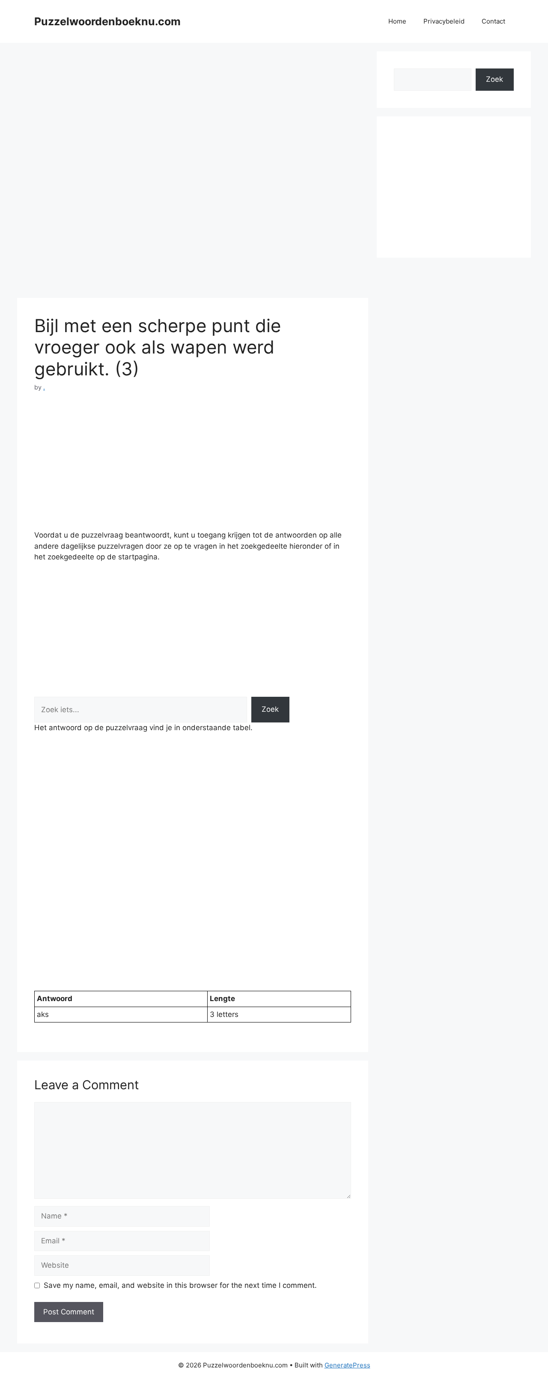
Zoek (270, 709)
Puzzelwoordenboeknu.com (107, 21)
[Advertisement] (192, 111)
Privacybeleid (444, 21)
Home (397, 21)
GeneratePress (347, 1365)
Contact (493, 21)
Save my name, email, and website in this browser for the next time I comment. (180, 1285)
